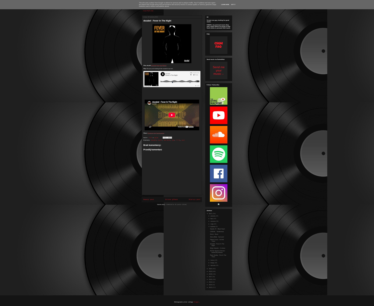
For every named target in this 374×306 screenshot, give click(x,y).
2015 (210, 282)
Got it (233, 4)
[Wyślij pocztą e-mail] (164, 138)
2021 (210, 213)
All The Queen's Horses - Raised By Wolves (218, 251)
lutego (212, 262)
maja (212, 224)
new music (167, 140)
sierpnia (213, 216)
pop (173, 140)
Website (164, 65)
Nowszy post (148, 199)
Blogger (196, 302)
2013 (210, 287)
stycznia (213, 265)
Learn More (225, 4)
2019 (210, 271)
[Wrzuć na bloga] (165, 138)
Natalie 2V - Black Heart (217, 229)
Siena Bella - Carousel (217, 237)
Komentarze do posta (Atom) (176, 204)
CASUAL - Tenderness (217, 231)
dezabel (154, 140)
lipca (212, 218)
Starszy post (194, 199)
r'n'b (178, 140)
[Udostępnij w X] (167, 138)
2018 (210, 274)
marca (212, 260)
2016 (210, 279)
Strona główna (171, 199)
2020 (210, 268)
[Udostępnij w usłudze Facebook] (169, 138)
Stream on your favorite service (156, 133)
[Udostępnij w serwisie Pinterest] (171, 138)
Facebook (153, 65)
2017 (210, 276)
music (160, 140)
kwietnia (213, 226)
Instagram (159, 65)
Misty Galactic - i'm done (217, 248)
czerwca (213, 221)
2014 (210, 284)
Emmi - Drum (214, 234)
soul (183, 140)
